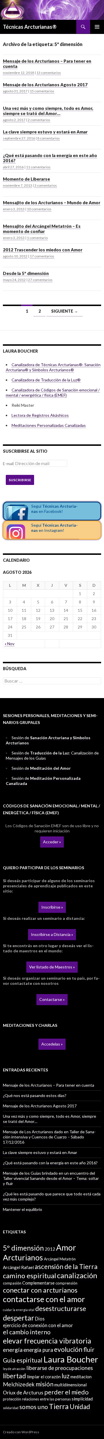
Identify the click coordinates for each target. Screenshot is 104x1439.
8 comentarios (48, 138)
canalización (77, 1275)
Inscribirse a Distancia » (52, 934)
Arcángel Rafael (18, 1267)
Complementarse (38, 1282)
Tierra (59, 1406)
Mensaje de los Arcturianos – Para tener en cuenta (47, 63)
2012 (50, 1248)
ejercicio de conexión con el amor (38, 1325)
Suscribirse (20, 480)
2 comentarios (39, 120)
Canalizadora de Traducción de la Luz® (46, 379)
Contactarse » (52, 999)
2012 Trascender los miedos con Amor (42, 249)
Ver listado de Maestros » (52, 966)
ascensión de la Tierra (66, 1266)
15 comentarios (42, 91)
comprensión (66, 1283)
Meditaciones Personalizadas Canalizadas (49, 425)
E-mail (8, 463)
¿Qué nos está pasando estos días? (34, 1095)
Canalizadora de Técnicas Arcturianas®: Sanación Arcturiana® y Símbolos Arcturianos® (53, 367)
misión (44, 1384)
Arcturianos (23, 1257)
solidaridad (10, 1408)
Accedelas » (52, 1043)
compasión (12, 1283)
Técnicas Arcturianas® (30, 27)
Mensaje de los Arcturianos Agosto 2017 (45, 84)
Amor (66, 1247)
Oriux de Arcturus (23, 1393)
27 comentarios (40, 280)
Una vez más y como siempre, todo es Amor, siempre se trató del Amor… (48, 111)
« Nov (9, 643)
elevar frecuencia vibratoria (47, 1341)
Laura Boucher (70, 1359)
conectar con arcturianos (40, 1290)
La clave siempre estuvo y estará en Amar (45, 131)
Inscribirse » (52, 907)
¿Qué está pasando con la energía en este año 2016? (50, 158)
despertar (18, 1317)
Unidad (80, 1407)
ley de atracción (14, 1369)
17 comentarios (42, 256)
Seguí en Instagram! (54, 528)
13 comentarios (48, 72)
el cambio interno (27, 1332)
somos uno (33, 1407)
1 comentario (37, 238)
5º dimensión (23, 1248)
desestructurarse (60, 1308)
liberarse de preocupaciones (59, 1368)
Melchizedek (19, 1384)
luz (66, 1376)
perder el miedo (66, 1392)
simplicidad (82, 1398)
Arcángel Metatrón (60, 1259)
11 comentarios (38, 167)
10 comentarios (39, 209)
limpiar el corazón (44, 1376)
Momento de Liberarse (26, 178)
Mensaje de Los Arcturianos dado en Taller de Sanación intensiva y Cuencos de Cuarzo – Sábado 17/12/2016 (49, 1136)
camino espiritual (29, 1275)
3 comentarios (45, 185)
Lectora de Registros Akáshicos (40, 415)
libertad (14, 1376)
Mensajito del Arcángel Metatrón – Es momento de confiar (42, 228)
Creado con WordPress (21, 1432)
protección (12, 1399)
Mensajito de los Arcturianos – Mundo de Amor (51, 202)
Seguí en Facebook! (54, 509)
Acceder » (52, 841)
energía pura (38, 1350)
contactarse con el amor (44, 1299)
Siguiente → (64, 311)
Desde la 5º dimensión (26, 273)
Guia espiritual (22, 1360)
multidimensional (70, 1384)
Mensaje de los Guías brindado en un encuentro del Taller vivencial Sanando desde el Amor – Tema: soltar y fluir (51, 1178)
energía (13, 1349)
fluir (88, 1349)
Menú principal (97, 27)
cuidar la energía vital (18, 1310)
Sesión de (41, 768)
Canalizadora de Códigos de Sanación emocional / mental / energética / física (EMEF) (53, 392)
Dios (39, 1318)
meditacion (81, 1376)
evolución (68, 1349)
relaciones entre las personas (46, 1399)
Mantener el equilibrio (22, 1209)
